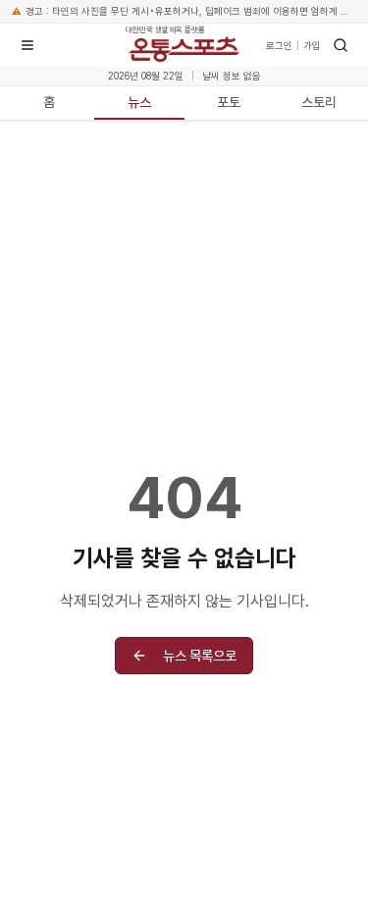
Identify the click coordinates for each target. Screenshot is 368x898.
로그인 (279, 45)
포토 (228, 102)
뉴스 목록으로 (200, 655)
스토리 (319, 102)
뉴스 (139, 102)
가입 (312, 45)
